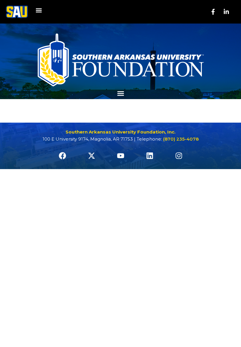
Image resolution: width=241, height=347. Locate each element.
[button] (38, 10)
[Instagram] (178, 156)
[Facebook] (62, 156)
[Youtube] (120, 156)
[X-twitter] (91, 156)
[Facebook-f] (213, 12)
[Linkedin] (149, 156)
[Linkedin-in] (226, 12)
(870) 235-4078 (181, 139)
